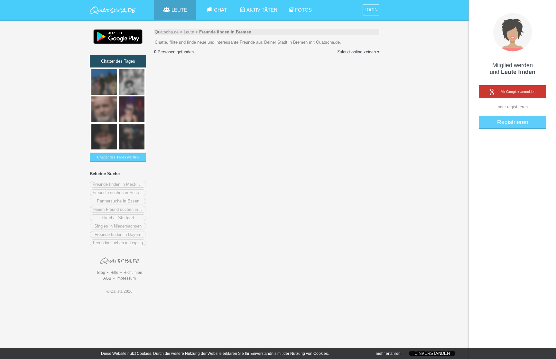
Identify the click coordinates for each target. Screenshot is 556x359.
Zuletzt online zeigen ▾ (358, 51)
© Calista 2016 (120, 291)
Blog (101, 272)
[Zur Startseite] (113, 14)
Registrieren (512, 122)
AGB (107, 278)
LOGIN (371, 9)
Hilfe (114, 272)
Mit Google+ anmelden (518, 92)
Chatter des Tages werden (118, 157)
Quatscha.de (167, 32)
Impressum (126, 278)
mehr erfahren (388, 353)
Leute (189, 32)
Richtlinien (133, 272)
